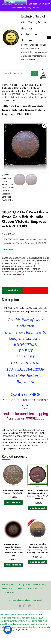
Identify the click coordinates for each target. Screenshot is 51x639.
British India (29, 271)
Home (5, 584)
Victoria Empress (17, 274)
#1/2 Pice (30, 261)
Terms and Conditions (14, 588)
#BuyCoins (42, 261)
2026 (41, 617)
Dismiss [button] (35, 7)
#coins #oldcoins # (29, 263)
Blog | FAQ (24, 584)
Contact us (8, 592)
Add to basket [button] (13, 502)
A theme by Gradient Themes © (25, 600)
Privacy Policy (35, 588)
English (12, 2)
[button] (44, 125)
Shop (13, 584)
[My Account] (43, 69)
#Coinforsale (9, 263)
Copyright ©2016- (29, 617)
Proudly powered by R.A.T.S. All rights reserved (23, 620)
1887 (20, 271)
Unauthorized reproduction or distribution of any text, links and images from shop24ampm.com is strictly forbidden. (25, 627)
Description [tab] (12, 290)
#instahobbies (9, 269)
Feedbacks (38, 584)
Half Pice (41, 271)
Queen (5, 274)
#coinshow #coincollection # (18, 266)
